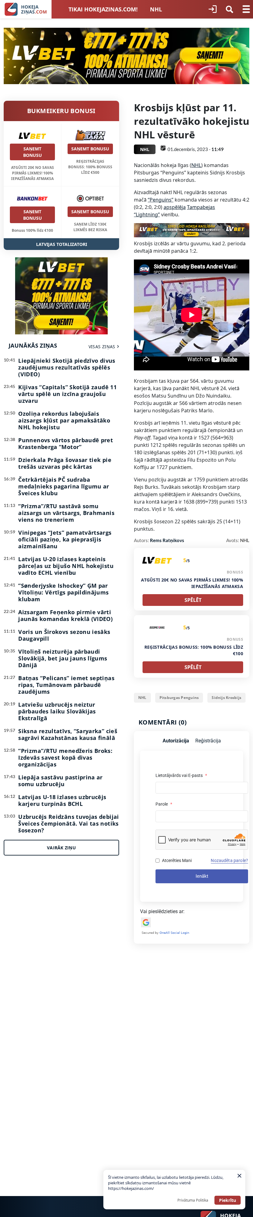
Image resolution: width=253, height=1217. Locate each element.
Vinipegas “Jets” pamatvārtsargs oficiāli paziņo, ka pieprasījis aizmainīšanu (64, 539)
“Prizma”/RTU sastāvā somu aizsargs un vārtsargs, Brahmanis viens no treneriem (66, 513)
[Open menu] (246, 9)
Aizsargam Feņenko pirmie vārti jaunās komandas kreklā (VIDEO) (65, 615)
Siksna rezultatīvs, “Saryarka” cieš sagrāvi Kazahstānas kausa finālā (67, 734)
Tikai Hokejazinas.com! (103, 9)
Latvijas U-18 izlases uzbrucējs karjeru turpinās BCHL (62, 800)
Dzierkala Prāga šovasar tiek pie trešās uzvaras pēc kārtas (64, 463)
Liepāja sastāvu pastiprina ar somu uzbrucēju (60, 780)
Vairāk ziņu (61, 848)
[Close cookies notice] (239, 1175)
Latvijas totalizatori (61, 244)
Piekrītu (227, 1200)
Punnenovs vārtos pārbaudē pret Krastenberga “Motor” (65, 443)
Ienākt (202, 876)
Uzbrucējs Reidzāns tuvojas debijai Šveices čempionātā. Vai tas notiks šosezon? (68, 823)
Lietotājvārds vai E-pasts (181, 775)
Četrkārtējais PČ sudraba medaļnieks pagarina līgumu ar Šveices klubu (63, 486)
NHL (156, 9)
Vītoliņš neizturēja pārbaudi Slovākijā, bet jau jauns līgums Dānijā (62, 658)
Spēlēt (193, 600)
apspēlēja (175, 207)
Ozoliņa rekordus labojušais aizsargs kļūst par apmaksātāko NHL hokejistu (64, 420)
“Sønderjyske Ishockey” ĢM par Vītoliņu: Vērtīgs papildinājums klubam (63, 592)
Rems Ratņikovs (167, 540)
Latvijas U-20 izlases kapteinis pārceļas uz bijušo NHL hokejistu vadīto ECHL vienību (66, 566)
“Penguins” (160, 199)
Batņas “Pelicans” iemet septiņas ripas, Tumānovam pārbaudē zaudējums (66, 685)
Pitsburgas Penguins (179, 697)
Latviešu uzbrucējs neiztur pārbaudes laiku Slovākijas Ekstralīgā (57, 711)
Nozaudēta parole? (229, 860)
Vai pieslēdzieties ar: (162, 911)
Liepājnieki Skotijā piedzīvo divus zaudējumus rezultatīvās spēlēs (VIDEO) (66, 367)
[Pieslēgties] (213, 9)
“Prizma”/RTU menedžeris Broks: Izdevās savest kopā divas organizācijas (65, 757)
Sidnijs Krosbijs (226, 697)
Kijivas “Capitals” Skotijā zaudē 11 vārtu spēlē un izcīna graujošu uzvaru (67, 394)
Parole (164, 804)
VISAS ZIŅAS (102, 346)
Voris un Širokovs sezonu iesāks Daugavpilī (64, 635)
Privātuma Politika (192, 1200)
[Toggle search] (229, 9)
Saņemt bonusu (32, 152)
